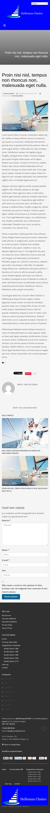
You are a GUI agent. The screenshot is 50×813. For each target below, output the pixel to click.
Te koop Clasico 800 (9, 642)
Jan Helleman (9, 93)
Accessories (9, 679)
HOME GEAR (9, 700)
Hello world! (8, 415)
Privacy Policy (7, 625)
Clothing (8, 687)
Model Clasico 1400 (11, 655)
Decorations (9, 691)
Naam (5, 550)
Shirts (6, 709)
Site (4, 570)
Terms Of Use (7, 628)
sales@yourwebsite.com (16, 731)
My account (6, 615)
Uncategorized (17, 96)
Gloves (7, 696)
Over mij (5, 664)
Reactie (6, 520)
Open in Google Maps (12, 744)
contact (5, 667)
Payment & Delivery (9, 621)
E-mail (5, 560)
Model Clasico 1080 (11, 648)
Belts (6, 683)
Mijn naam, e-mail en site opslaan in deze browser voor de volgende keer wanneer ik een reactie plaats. (24, 588)
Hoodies (7, 705)
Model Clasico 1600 (11, 658)
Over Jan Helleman (9, 618)
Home (4, 639)
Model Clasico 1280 (11, 651)
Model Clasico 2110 (11, 661)
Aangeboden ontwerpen (11, 645)
